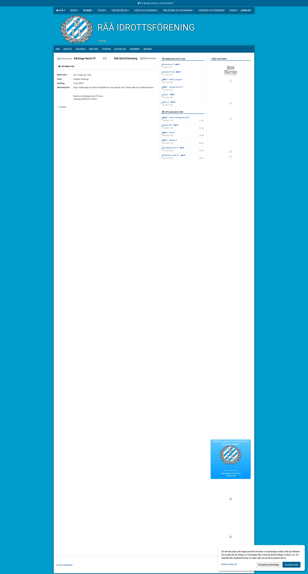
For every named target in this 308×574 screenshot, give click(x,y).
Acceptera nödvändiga (268, 564)
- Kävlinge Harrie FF (173, 87)
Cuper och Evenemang (145, 10)
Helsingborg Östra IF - (174, 148)
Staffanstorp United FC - (174, 155)
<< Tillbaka (61, 107)
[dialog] (261, 558)
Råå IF (61, 10)
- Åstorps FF (170, 140)
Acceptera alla (291, 564)
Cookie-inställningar (64, 565)
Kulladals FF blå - (172, 72)
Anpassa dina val (229, 564)
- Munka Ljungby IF (173, 80)
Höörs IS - (169, 102)
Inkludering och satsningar (177, 10)
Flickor (101, 10)
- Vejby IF (169, 133)
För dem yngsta (120, 10)
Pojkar (87, 10)
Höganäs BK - (171, 125)
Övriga (232, 10)
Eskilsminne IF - (171, 64)
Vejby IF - (169, 95)
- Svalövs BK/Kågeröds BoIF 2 (176, 118)
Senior (73, 10)
